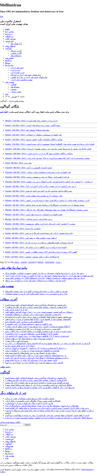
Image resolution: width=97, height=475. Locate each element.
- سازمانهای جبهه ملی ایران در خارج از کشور (28, 77)
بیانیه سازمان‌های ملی (13, 267)
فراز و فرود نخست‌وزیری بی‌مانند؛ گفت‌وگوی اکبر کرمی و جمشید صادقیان (36, 294)
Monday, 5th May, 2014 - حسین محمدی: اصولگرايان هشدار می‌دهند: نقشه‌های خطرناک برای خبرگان (46, 210)
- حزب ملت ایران (17, 72)
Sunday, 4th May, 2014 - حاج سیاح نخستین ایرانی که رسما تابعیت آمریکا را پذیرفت (39, 233)
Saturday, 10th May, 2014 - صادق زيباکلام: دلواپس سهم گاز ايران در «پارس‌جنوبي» (39, 153)
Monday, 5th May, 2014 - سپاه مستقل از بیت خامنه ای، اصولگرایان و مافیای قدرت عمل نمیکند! (44, 205)
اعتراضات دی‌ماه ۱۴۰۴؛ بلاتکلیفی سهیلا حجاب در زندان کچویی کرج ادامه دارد (37, 336)
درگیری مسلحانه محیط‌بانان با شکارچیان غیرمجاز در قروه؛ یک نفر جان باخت (37, 358)
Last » (59, 262)
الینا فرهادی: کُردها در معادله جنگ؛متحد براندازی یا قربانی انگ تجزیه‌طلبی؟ (36, 307)
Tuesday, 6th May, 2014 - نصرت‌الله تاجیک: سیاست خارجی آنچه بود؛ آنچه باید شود (38, 191)
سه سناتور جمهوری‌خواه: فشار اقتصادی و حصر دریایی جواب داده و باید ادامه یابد (38, 317)
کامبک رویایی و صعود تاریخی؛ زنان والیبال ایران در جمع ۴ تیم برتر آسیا (34, 363)
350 (49, 262)
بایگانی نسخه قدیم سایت (10, 422)
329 (41, 262)
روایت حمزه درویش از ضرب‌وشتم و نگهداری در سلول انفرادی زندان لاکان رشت (38, 331)
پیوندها (7, 63)
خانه (7, 94)
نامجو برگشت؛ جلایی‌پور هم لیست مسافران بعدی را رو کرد (29, 398)
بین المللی (9, 36)
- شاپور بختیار (15, 92)
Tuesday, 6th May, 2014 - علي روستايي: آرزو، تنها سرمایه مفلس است (34, 196)
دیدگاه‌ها (8, 60)
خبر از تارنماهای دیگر (13, 393)
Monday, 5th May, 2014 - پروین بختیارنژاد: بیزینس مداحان (28, 219)
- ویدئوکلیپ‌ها (15, 55)
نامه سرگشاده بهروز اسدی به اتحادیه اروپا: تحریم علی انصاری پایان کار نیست (37, 383)
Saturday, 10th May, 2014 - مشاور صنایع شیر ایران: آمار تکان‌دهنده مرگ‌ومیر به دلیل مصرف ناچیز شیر (47, 158)
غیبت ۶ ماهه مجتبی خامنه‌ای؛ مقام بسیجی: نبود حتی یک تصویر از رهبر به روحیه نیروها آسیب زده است (47, 415)
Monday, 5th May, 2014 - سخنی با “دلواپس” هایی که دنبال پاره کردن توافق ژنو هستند (40, 224)
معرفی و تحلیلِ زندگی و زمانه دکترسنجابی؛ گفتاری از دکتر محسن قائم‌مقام (36, 291)
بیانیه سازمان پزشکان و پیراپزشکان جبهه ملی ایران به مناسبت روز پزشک (35, 280)
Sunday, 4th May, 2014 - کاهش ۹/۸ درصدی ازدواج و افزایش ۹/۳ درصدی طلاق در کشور (41, 252)
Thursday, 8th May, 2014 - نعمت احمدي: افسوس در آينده (28, 168)
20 (24, 262)
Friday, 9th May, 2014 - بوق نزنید (18, 163)
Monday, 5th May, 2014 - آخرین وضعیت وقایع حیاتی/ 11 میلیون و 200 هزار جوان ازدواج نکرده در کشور (47, 200)
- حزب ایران (15, 70)
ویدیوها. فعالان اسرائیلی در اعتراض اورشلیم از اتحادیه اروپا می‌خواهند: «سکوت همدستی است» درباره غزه (48, 418)
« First (15, 262)
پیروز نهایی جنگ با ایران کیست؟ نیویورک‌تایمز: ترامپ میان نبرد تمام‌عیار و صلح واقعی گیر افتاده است (47, 408)
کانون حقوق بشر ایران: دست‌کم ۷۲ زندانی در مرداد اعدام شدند (31, 360)
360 (52, 262)
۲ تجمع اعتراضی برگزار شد (16, 341)
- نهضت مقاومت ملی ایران (21, 80)
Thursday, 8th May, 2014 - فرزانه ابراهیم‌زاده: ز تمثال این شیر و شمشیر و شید (37, 177)
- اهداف (13, 84)
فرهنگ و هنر (10, 46)
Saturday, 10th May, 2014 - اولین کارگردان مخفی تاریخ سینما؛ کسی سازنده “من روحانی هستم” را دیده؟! (48, 149)
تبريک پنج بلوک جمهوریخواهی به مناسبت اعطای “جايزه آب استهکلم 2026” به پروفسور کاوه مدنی (45, 278)
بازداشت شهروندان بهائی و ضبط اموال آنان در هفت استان (29, 338)
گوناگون (8, 48)
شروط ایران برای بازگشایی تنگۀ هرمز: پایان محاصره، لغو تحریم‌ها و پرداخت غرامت (39, 387)
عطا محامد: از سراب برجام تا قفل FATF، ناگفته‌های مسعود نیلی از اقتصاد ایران (38, 319)
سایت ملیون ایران (16, 101)
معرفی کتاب (10, 39)
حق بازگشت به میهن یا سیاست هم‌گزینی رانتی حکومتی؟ (28, 324)
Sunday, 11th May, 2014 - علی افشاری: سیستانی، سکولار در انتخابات (33, 135)
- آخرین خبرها (15, 51)
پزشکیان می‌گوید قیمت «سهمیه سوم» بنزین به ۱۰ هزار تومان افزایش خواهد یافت (39, 312)
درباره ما (8, 34)
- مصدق (13, 89)
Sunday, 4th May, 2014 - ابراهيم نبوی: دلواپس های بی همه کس (31, 238)
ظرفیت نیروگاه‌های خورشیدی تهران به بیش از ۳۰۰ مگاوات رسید (32, 351)
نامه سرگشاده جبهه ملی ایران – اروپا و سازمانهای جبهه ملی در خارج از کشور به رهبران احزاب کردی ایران (49, 276)
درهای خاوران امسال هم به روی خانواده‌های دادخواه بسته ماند (30, 353)
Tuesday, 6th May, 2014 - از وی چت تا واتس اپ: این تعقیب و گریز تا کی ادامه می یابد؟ (40, 186)
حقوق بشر (9, 58)
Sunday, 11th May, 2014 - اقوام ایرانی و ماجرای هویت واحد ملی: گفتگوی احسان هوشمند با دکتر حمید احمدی (49, 144)
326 (32, 262)
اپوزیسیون (9, 41)
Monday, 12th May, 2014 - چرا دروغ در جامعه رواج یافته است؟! (31, 121)
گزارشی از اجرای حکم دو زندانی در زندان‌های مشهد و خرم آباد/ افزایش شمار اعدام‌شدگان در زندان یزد (47, 343)
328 (38, 262)
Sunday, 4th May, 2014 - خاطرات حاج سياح (23, 228)
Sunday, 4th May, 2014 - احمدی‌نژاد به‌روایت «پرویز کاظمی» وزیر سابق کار (36, 247)
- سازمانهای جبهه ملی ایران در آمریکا (25, 75)
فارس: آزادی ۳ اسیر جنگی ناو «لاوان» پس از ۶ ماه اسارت (29, 403)
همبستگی (9, 446)
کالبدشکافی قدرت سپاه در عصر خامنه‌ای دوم (24, 322)
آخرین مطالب (8, 299)
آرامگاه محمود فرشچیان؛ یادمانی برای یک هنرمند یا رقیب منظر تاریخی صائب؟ (37, 326)
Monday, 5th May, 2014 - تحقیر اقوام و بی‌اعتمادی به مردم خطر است (33, 214)
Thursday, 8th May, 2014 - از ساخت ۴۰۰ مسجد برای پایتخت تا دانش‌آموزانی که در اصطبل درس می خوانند (48, 182)
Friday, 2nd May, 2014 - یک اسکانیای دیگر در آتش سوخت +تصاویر (32, 257)
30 (26, 262)
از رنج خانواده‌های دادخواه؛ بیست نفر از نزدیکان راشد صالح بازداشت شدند (35, 355)
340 (46, 262)
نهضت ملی (9, 82)
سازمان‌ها (9, 65)
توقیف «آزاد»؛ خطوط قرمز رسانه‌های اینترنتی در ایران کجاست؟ (31, 334)
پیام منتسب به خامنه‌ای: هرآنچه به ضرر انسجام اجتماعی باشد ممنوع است (35, 305)
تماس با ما (9, 31)
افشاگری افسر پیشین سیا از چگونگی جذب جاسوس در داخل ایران (32, 401)
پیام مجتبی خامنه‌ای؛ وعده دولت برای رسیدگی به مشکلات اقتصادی (33, 314)
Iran (1, 16)
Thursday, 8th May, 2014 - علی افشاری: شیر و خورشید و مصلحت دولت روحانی (38, 172)
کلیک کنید (4, 112)
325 (29, 262)
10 (22, 262)
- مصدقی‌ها (14, 87)
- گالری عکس (16, 53)
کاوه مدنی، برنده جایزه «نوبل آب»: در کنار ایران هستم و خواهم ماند (32, 329)
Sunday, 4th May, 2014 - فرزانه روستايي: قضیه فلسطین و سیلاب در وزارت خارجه (39, 243)
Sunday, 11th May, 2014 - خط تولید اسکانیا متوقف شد (27, 130)
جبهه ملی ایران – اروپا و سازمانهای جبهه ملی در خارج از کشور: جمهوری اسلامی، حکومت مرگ (44, 273)
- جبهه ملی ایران (17, 68)
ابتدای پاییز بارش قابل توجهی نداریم (19, 346)
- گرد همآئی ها (16, 43)
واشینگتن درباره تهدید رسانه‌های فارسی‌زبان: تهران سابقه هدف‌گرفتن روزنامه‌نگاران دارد (42, 406)
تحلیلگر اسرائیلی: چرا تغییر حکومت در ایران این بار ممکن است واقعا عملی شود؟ (38, 385)
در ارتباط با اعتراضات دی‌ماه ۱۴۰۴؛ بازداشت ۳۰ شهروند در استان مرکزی (35, 348)
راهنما (7, 29)
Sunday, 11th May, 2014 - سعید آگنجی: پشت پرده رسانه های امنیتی (32, 125)
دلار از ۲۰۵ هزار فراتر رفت (16, 310)
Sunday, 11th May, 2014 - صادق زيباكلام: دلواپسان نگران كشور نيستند (34, 139)
